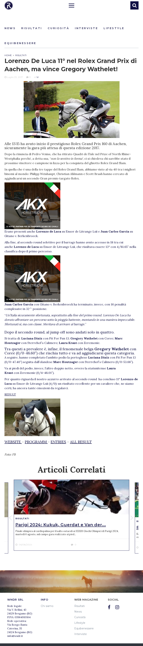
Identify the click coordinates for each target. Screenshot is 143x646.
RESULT (10, 394)
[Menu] (71, 6)
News (10, 28)
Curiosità (58, 28)
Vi (37, 77)
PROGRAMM (36, 441)
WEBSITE (13, 441)
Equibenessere (20, 43)
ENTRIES (58, 441)
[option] (71, 515)
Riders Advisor (8, 5)
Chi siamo (47, 606)
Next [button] (132, 518)
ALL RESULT (81, 441)
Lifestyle (114, 28)
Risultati (31, 28)
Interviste (86, 28)
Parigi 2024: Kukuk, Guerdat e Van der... (60, 524)
